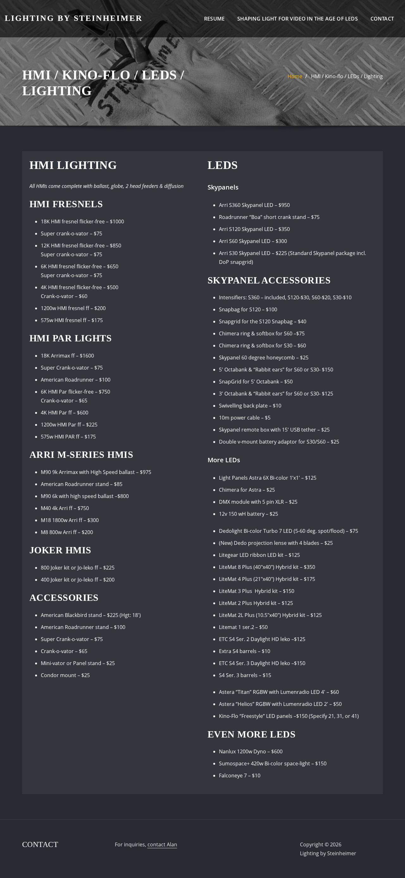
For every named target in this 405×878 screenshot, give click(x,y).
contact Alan (162, 844)
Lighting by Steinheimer (74, 18)
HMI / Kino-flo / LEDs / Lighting (347, 76)
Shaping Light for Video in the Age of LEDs (297, 18)
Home (295, 76)
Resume (214, 18)
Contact (382, 18)
